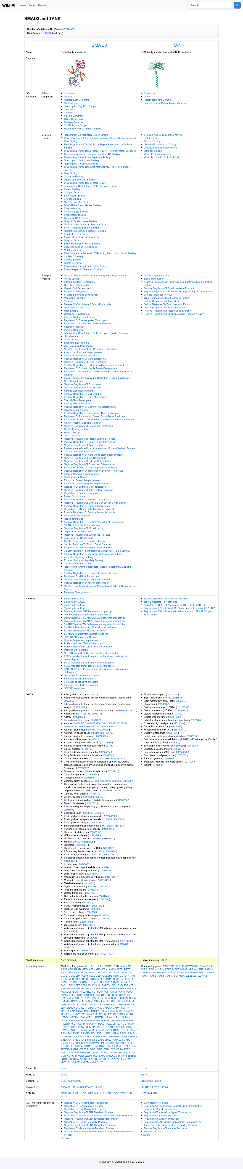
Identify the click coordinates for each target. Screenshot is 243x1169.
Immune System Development (79, 317)
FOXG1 (113, 991)
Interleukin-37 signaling (76, 649)
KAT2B (80, 1004)
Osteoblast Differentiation (77, 285)
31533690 (123, 800)
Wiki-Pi (8, 5)
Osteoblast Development (76, 313)
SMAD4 (109, 1039)
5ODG (116, 1093)
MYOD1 (112, 1014)
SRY (63, 1046)
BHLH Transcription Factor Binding (82, 243)
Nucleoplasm (70, 103)
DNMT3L (106, 985)
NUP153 (117, 1017)
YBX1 (119, 1055)
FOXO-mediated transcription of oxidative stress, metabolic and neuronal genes (96, 657)
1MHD (64, 1093)
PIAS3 (71, 1023)
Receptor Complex (73, 122)
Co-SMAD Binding (73, 256)
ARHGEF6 (83, 969)
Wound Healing (72, 432)
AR (75, 969)
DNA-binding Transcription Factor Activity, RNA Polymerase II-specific (100, 150)
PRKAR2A (110, 1027)
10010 (144, 1068)
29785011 (131, 710)
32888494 (88, 812)
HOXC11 (75, 1001)
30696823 (163, 704)
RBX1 (64, 1033)
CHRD (72, 979)
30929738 (112, 726)
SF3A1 (125, 1036)
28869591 (108, 838)
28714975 (115, 790)
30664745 (104, 896)
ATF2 (92, 969)
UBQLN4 (117, 1052)
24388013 (94, 739)
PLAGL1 (110, 1023)
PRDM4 (88, 1027)
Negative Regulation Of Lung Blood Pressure (87, 534)
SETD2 (117, 1036)
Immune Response (73, 329)
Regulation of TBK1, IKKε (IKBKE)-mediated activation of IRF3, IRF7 (179, 608)
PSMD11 (74, 1030)
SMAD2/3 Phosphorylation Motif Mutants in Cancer (90, 627)
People (42, 5)
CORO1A (91, 979)
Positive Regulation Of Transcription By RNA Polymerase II (94, 470)
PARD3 (88, 1020)
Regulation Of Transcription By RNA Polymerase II (90, 323)
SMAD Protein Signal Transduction (82, 525)
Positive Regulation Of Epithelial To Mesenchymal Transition (95, 365)
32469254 (96, 780)
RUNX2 (64, 1036)
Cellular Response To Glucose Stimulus (84, 541)
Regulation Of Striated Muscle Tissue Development (90, 368)
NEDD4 (129, 1014)
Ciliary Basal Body (73, 119)
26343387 (128, 780)
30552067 (101, 736)
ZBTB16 (132, 1055)
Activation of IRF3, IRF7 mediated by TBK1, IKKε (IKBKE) (174, 605)
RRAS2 (132, 1033)
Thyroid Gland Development (78, 400)
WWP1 (88, 1055)
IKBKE (175, 969)
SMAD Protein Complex (76, 125)
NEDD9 (74, 1017)
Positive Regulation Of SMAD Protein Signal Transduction (94, 522)
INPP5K (192, 969)
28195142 (86, 921)
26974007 (83, 768)
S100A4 (82, 1036)
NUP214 (126, 1017)
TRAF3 (160, 975)
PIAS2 (64, 1023)
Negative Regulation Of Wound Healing (84, 528)
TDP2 (125, 1046)
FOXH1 (121, 991)
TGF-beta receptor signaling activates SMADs (87, 614)
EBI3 (133, 985)
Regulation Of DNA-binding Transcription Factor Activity (172, 1121)
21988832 (71, 29)
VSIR (74, 1055)
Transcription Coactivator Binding (81, 163)
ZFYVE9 (117, 1059)
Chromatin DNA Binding (76, 218)
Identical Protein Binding (76, 234)
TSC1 (175, 975)
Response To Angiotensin (77, 592)
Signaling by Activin (74, 605)
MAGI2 (98, 1007)
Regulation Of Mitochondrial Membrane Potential (89, 509)
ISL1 (108, 1001)
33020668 (117, 780)
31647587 (158, 764)
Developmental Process (76, 409)
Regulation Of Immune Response (81, 493)
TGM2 (107, 1049)
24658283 (106, 870)
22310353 (190, 761)
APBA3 (174, 966)
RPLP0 (123, 1033)
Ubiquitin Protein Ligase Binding (80, 221)
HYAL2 (96, 1001)
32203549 (94, 835)
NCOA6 (121, 1014)
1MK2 (78, 1093)
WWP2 (96, 1055)
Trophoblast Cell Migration (77, 531)
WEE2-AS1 (192, 975)
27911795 (172, 694)
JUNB (132, 1001)
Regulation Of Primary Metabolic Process (85, 1121)
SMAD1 (91, 1039)
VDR (63, 1055)
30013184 (97, 713)
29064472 (97, 905)
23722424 (196, 720)
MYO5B (94, 1014)
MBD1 (87, 1011)
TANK (178, 45)
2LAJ (96, 1093)
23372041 (180, 713)
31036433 (93, 729)
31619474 (90, 723)
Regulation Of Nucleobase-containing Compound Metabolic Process (99, 1115)
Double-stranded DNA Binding (79, 179)
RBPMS (133, 1030)
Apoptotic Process (73, 326)
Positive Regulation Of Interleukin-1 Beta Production (91, 413)
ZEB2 (110, 1059)
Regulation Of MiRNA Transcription (82, 576)
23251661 (172, 732)
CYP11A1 (118, 982)
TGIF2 (100, 1049)
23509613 (192, 736)
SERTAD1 (107, 1036)
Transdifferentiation (73, 518)
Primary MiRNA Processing (78, 403)
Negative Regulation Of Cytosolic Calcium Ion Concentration (95, 502)
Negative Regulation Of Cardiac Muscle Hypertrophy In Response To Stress (99, 587)
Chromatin (69, 93)
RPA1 (116, 1033)
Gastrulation (70, 339)
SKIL (75, 1039)
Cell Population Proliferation (78, 345)
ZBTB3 (64, 1059)
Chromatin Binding (73, 176)
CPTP (108, 979)
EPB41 (105, 988)
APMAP (126, 966)
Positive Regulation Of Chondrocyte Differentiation (90, 406)
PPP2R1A (78, 1027)
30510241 (113, 771)
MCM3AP (96, 1011)
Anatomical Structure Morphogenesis (83, 352)
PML (123, 1023)
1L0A (149, 1093)
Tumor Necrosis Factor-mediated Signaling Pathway (170, 1125)
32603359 (69, 700)
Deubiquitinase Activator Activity (160, 147)
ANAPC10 (109, 966)
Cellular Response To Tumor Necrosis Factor (167, 304)
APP (70, 969)
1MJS (71, 1093)
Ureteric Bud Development (77, 288)
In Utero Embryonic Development (81, 294)
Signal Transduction (154, 278)
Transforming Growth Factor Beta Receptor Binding (90, 186)
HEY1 (80, 998)
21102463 (98, 796)
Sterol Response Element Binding (81, 227)
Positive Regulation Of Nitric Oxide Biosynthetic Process (93, 454)
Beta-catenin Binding (74, 195)
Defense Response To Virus (158, 294)
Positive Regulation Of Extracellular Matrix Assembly (91, 573)
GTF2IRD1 (124, 995)
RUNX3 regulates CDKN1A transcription (84, 643)
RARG (100, 1030)
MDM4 (105, 1011)
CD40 (203, 966)
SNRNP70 (86, 1043)
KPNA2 (201, 969)
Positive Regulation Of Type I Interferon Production (170, 288)
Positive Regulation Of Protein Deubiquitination (168, 310)
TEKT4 (132, 1046)
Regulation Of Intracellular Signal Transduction (167, 1112)
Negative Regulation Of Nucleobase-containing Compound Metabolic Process (99, 1133)
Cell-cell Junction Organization (79, 451)
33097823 (96, 720)
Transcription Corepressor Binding (81, 160)
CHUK (209, 966)
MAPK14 (126, 1007)
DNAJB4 (87, 985)
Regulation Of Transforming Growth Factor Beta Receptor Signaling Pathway (98, 373)
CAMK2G (89, 972)
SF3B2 (133, 1036)
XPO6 (104, 1055)
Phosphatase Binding (75, 214)
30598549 (98, 838)
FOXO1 (129, 991)
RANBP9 (92, 1030)
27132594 (104, 915)
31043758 (93, 889)
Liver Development (73, 307)
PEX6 (125, 1020)
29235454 (92, 854)
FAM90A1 (66, 991)
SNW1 (95, 1043)
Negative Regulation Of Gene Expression (85, 361)
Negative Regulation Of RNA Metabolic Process (88, 1112)
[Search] (237, 5)
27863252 (99, 812)
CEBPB (108, 975)
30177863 (91, 803)
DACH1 (64, 985)
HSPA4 (88, 1001)
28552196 (88, 841)
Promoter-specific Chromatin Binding (83, 269)
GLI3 (92, 995)
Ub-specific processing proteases (81, 640)
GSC (107, 995)
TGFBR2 (84, 1049)
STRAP (95, 1046)
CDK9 (92, 975)
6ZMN (64, 1096)
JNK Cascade (71, 336)
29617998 (102, 854)
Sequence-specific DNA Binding (80, 246)
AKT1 (101, 966)
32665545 (177, 697)
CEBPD (117, 975)
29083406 (120, 710)
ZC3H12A (74, 1059)
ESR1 (121, 988)
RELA (79, 1033)
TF (62, 1049)
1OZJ (84, 1093)
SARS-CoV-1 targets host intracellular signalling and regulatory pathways (96, 670)
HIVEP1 (115, 998)
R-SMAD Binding (72, 262)
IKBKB (167, 969)
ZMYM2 (127, 1059)
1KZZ (143, 1093)
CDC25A (127, 972)
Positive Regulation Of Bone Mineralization (86, 397)
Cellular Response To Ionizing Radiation (164, 307)
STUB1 (103, 1046)
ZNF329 (76, 1062)
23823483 (89, 883)
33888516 (95, 832)
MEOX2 (65, 1014)
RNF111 (100, 1033)
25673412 (123, 944)
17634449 (95, 793)
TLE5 (114, 1049)
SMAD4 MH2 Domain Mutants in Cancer (85, 630)
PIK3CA (87, 1023)
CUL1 (101, 982)
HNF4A (133, 998)
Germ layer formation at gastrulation (82, 675)
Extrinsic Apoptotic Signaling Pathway (83, 560)
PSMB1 (65, 1030)
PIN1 (94, 1023)
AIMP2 (166, 966)
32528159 (108, 758)
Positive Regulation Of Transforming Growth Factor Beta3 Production (99, 419)
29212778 (106, 780)
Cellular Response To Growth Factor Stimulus (87, 544)
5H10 (155, 1093)
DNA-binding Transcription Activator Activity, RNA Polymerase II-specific (97, 168)
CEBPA (100, 975)
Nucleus (68, 96)
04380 (64, 1074)
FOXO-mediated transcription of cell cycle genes (89, 662)
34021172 (92, 694)
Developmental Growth (75, 477)
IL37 (103, 1001)
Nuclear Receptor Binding (77, 202)
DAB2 (127, 982)
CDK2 (72, 975)
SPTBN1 (109, 1043)
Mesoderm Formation (75, 297)
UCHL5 (126, 1052)
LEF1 (63, 1007)
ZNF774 (85, 1062)
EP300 (89, 988)
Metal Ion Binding (73, 250)
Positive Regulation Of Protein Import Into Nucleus (90, 441)
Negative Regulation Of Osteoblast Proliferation (88, 425)
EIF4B (70, 988)
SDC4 (177, 972)
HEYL (87, 998)
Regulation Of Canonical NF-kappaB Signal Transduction (173, 1105)
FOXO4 (72, 995)
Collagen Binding (72, 192)
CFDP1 (125, 975)
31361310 (86, 713)
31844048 (179, 729)
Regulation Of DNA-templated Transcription (86, 320)
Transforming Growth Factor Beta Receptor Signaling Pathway (96, 333)
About (32, 5)
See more (66, 1137)
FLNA (100, 991)
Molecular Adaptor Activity (157, 154)
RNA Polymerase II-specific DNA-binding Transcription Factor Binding (100, 253)
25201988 (174, 716)
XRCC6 (111, 1055)
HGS (93, 998)
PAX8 (104, 1020)
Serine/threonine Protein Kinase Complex (165, 103)
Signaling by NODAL (74, 598)
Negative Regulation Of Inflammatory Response (88, 489)
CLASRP (80, 979)
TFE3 (67, 1049)
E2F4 (120, 985)
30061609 (92, 873)
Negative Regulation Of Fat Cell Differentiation (87, 461)
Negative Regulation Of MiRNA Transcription (87, 579)
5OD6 (109, 1093)
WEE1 (81, 1055)
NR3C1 (108, 1017)
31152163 (117, 825)
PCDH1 (111, 1020)
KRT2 (122, 1004)
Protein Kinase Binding (76, 211)
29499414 (107, 828)
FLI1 (94, 991)
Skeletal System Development (79, 281)
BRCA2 (73, 972)
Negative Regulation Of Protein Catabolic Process (89, 438)
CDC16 (119, 972)
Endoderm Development (76, 342)
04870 (144, 1074)
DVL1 (114, 985)
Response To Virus (153, 1131)
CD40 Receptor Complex (156, 1102)
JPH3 (120, 1001)
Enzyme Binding (72, 208)
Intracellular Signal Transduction (160, 1109)
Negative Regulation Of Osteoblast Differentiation (89, 464)
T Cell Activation (72, 435)
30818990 (170, 758)
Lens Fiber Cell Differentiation (79, 538)
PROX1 (120, 1027)
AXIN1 (105, 969)
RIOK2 (86, 1033)
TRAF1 (144, 975)
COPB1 (144, 969)
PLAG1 (102, 1023)
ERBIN (113, 988)
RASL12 (117, 1030)
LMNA (91, 1007)
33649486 (84, 864)
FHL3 (88, 991)
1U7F (90, 1093)
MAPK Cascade (72, 278)
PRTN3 (128, 1027)
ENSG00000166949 (71, 1080)
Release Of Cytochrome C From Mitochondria (87, 304)
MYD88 (86, 1014)
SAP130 (90, 1036)
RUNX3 (73, 1036)
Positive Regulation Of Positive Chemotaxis (86, 499)
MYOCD (103, 1014)
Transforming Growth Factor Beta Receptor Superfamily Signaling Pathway (97, 568)
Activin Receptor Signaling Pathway (82, 422)
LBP (127, 1004)
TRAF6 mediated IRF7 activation (161, 601)
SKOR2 (82, 1039)
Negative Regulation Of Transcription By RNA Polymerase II (95, 275)
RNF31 (109, 1033)
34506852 (96, 822)
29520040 (179, 723)
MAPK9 (74, 1011)
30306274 (92, 774)
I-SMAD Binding (72, 259)
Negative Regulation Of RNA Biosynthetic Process (90, 1125)
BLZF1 (120, 969)
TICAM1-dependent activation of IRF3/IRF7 (166, 598)
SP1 (102, 1043)
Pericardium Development (77, 515)
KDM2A (89, 1004)
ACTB (94, 966)
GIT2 (86, 995)
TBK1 (202, 972)
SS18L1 (70, 1046)
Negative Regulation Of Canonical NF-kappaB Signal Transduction (178, 291)
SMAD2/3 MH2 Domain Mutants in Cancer (86, 633)
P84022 (89, 1087)
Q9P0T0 (98, 1087)
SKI (70, 1039)
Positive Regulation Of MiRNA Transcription (86, 582)
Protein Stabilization (74, 496)
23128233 (100, 851)
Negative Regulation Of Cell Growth (82, 387)
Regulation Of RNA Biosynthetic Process (85, 1109)
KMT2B (98, 1004)
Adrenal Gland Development (78, 390)
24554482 (174, 742)
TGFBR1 (75, 1049)
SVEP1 (111, 1046)
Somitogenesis (71, 301)
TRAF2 (152, 975)
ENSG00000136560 (151, 1080)
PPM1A (130, 1023)
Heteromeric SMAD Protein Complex (83, 128)
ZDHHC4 (95, 1059)
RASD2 (108, 1030)
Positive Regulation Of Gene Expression (85, 358)
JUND (64, 1004)
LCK (132, 1004)
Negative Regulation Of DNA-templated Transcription (91, 1118)
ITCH (113, 1001)
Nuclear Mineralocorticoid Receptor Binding (86, 224)
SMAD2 (100, 1039)
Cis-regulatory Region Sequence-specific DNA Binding (92, 154)
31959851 (111, 723)
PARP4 (96, 1020)
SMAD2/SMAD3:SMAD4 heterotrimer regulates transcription (95, 624)
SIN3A (64, 1039)
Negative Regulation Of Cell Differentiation (85, 457)
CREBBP (116, 979)
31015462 (107, 825)
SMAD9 (126, 1039)
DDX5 (72, 985)
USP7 (134, 1052)
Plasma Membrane (73, 115)
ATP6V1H (189, 966)
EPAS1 (97, 988)
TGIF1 (93, 1049)
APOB (64, 969)
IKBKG (183, 969)
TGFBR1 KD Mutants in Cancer (80, 637)
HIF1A (99, 998)
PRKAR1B (98, 1027)
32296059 (122, 723)
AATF (87, 966)
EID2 (63, 988)
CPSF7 (100, 979)
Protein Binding (72, 189)
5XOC (123, 1093)
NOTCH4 (99, 1017)
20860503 (79, 723)
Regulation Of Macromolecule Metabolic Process (89, 1128)
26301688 (104, 899)
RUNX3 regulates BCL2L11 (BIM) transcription (88, 646)
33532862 (103, 886)
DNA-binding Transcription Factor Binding (85, 266)
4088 (63, 1068)
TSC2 (99, 1052)
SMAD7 (117, 1039)
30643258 (193, 745)
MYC (78, 1014)
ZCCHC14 (85, 1059)
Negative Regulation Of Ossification (82, 384)
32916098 (69, 809)
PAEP (72, 1020)
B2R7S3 (145, 1087)
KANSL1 (72, 1004)
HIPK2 (107, 998)
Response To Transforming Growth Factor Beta (88, 547)
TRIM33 (91, 1052)
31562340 (78, 841)
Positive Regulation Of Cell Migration (83, 393)
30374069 (90, 892)
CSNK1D (65, 982)
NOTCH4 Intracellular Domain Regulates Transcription (91, 653)
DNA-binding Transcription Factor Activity (85, 182)
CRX (124, 979)
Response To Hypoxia (75, 291)
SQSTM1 (119, 1043)
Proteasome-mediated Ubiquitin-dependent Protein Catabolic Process (99, 448)
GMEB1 (100, 995)
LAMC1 (209, 969)
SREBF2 (129, 1043)
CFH (132, 975)
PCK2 (119, 1020)
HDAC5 (72, 998)
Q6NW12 (154, 1087)
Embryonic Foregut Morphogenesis (82, 480)
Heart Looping (71, 310)
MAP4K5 (145, 972)
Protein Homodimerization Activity (81, 237)
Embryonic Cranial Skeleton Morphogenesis (86, 483)
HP (82, 1001)
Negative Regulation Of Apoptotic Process (86, 445)
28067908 (88, 796)
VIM (68, 1055)
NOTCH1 (90, 1017)
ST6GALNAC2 (82, 1046)
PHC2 (132, 1020)
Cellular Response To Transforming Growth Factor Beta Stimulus (97, 550)
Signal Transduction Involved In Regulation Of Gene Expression (97, 377)
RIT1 (93, 1033)
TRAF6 (168, 975)
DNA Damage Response (156, 275)
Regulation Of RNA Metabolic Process (84, 1105)
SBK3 (99, 1036)
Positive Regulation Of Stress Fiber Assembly (88, 506)
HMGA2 (124, 998)
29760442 (119, 758)
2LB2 (102, 1093)
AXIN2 (112, 969)
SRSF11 (193, 972)
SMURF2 (75, 1043)
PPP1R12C (67, 1027)
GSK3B (114, 995)
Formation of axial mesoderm (79, 678)
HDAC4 (64, 998)
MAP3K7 (107, 1007)
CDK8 (85, 975)
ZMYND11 (66, 1062)
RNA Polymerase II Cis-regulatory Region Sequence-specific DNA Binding (98, 146)
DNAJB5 (96, 985)
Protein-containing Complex (158, 99)
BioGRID (46, 33)
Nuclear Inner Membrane (76, 99)
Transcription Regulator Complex (80, 106)
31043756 (87, 748)
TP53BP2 (210, 972)
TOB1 (64, 1052)
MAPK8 (65, 1011)
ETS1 (134, 988)
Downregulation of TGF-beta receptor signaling (88, 611)
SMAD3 (99, 45)
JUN (125, 1001)
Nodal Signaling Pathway (77, 429)
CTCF (85, 982)
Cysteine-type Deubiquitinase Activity (163, 134)
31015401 (112, 876)
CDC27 (64, 975)
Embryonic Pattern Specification (80, 355)
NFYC (82, 1017)
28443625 (70, 931)
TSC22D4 (107, 1052)
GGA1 (80, 995)
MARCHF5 (156, 972)
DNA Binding (70, 173)
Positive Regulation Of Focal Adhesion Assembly (89, 512)
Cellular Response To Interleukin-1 (161, 301)
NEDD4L (65, 1017)
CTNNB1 (93, 982)
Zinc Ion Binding (72, 198)
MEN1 (130, 1011)
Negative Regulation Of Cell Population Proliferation (90, 349)
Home (23, 5)
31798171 (97, 758)
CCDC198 (100, 972)
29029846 (96, 908)
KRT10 (114, 1004)
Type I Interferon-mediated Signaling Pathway (167, 297)
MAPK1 (117, 1007)
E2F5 (127, 985)
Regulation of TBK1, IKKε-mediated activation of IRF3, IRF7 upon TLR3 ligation (178, 613)
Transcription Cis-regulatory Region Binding (86, 134)
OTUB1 (64, 1020)
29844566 (176, 726)
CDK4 (79, 975)
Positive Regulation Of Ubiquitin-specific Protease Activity (174, 313)
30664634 (105, 752)
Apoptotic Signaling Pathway (79, 557)
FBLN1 (75, 991)
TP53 (70, 1052)
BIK (197, 966)
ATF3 (98, 969)
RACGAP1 (167, 972)
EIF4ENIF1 (80, 988)
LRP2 (164, 959)
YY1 (125, 1055)
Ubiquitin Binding (72, 240)
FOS (106, 991)
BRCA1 (64, 972)
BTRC (81, 972)
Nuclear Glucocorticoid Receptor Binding (85, 230)
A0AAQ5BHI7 (68, 1087)
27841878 (87, 902)
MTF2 (73, 1014)
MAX (80, 1011)
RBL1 (125, 1030)
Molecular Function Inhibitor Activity (162, 157)
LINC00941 (81, 1007)
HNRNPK (65, 1001)
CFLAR (64, 979)
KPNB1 (106, 1004)
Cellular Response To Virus (78, 563)
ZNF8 (93, 1062)
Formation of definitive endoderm (81, 681)
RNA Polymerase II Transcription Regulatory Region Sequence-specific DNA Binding (100, 139)
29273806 (69, 726)
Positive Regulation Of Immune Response (165, 1128)
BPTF (127, 969)
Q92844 (164, 1087)
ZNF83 (99, 1062)
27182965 (78, 716)
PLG (118, 1023)
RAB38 (83, 1030)
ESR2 (128, 988)
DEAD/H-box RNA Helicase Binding (82, 205)
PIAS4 (79, 1023)
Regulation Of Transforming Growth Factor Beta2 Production (95, 416)
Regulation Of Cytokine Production (161, 1118)
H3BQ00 (80, 1087)
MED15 (123, 1011)
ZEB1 (103, 1059)
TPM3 (83, 1052)
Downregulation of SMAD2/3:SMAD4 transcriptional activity (94, 617)
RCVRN (72, 1033)
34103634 (101, 726)
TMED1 (127, 1049)
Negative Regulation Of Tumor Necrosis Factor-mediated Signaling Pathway (178, 283)
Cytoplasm (69, 109)
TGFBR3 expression (74, 688)
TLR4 (120, 1049)
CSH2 (130, 979)
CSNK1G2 (76, 982)
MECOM (113, 1011)
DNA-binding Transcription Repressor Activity (87, 157)
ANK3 (119, 966)
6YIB (129, 1093)
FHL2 (82, 991)
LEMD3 (71, 1007)
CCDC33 (110, 972)
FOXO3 (64, 995)
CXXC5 (108, 982)
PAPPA (80, 1020)
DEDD (79, 985)
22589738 (181, 755)
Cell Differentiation (73, 381)
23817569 (92, 912)
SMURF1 (65, 1043)
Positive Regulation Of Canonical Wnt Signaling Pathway (93, 554)
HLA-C (160, 969)
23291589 (89, 777)
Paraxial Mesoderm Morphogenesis (82, 473)
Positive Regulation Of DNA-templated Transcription (90, 467)
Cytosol (68, 112)
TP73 (76, 1052)
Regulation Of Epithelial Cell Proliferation (85, 486)
